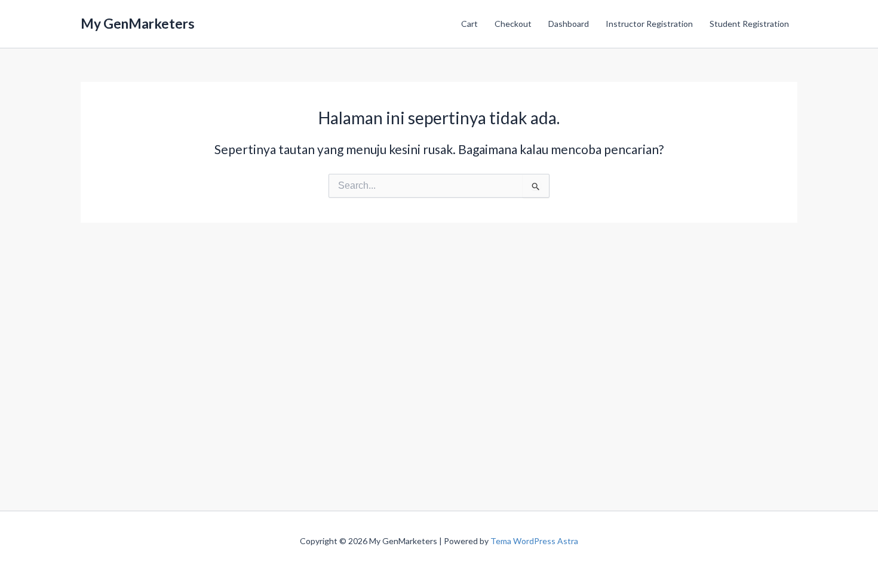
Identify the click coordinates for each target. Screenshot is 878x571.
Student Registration (749, 24)
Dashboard (568, 24)
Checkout (513, 24)
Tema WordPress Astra (534, 541)
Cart (469, 24)
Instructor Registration (649, 24)
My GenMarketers (138, 24)
